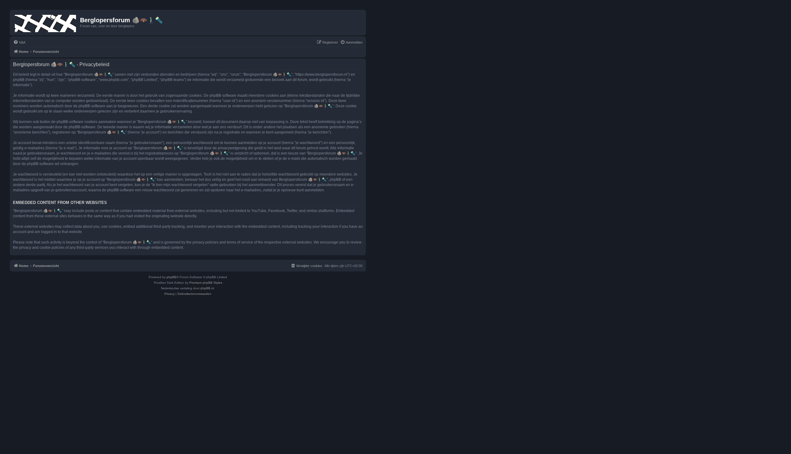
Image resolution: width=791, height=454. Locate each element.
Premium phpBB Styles (205, 282)
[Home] (46, 22)
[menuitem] (19, 42)
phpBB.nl (207, 288)
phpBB (171, 277)
